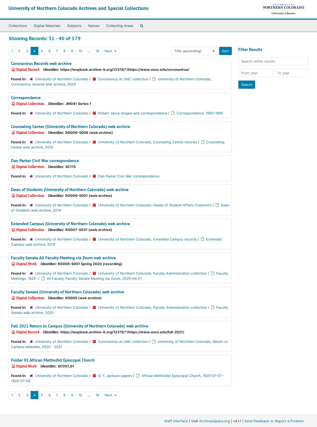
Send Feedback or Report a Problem (274, 421)
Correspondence (26, 97)
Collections (18, 26)
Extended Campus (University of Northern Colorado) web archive (70, 223)
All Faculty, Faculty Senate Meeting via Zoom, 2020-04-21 (94, 278)
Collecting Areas (119, 26)
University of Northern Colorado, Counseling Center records (147, 142)
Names (93, 26)
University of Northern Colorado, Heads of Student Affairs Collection (154, 205)
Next (111, 51)
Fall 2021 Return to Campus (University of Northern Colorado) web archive (79, 326)
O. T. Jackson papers (115, 375)
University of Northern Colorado (61, 79)
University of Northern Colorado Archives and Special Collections (78, 8)
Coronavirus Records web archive (41, 63)
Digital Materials (47, 26)
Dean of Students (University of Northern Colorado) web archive (70, 189)
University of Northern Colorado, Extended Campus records (147, 239)
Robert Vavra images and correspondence (132, 113)
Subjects (74, 26)
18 (97, 51)
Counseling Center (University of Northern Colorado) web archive (70, 126)
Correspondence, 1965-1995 (200, 113)
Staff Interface (176, 421)
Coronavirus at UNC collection (123, 79)
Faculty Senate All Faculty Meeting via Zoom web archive (63, 258)
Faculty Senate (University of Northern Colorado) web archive (67, 292)
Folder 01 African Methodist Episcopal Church (53, 360)
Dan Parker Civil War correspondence (45, 160)
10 (80, 51)
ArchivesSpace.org (214, 421)
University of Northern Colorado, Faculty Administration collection (152, 273)
